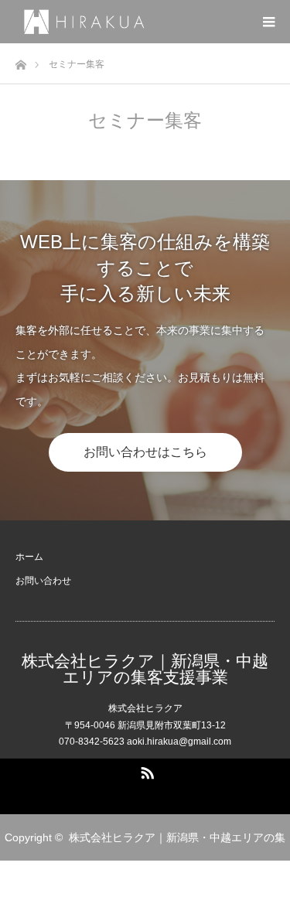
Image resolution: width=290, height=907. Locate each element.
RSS (145, 770)
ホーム (29, 556)
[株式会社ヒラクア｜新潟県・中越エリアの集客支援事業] (152, 21)
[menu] (268, 21)
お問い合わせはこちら (145, 452)
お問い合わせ (43, 580)
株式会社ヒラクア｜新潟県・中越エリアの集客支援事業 (145, 669)
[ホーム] (20, 60)
